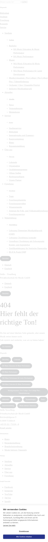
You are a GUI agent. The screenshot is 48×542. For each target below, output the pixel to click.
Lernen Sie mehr (9, 525)
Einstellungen (24, 531)
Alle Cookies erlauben (24, 537)
